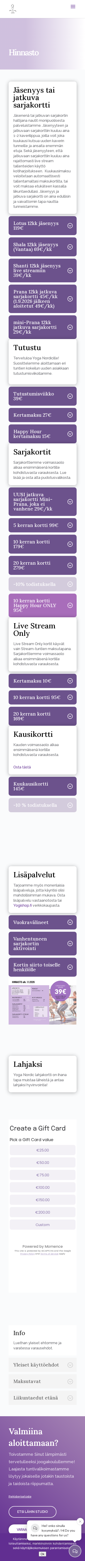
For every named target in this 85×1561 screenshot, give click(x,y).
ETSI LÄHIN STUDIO (32, 1512)
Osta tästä (22, 767)
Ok (42, 1554)
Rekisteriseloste (20, 1496)
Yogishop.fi (22, 905)
